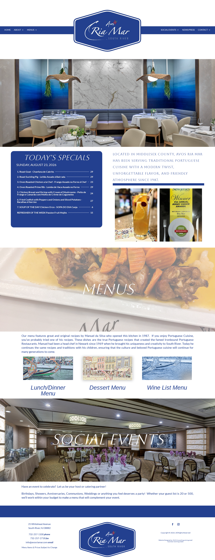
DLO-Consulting (178, 540)
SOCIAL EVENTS (168, 30)
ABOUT (17, 30)
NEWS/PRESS (188, 30)
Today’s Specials (56, 157)
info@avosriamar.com (36, 542)
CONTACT (203, 30)
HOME (7, 30)
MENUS (30, 30)
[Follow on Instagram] (178, 524)
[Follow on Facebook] (172, 524)
